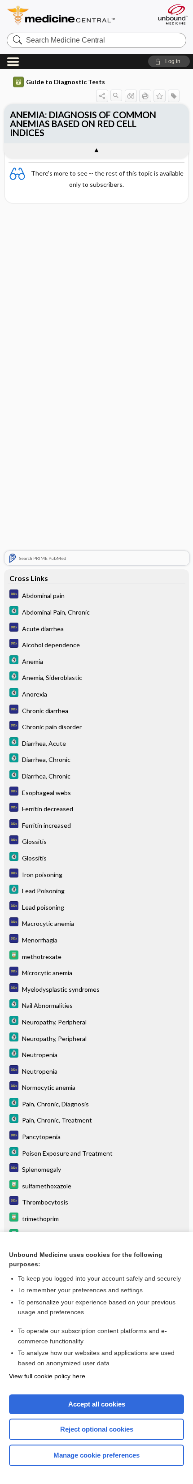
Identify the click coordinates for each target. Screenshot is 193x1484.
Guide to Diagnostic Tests (65, 82)
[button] (169, 61)
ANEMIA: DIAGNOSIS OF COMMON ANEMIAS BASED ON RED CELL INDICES (83, 123)
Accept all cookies (96, 1404)
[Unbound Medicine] (172, 14)
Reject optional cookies (96, 1429)
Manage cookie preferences (96, 1455)
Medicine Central (77, 15)
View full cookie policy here (47, 1376)
